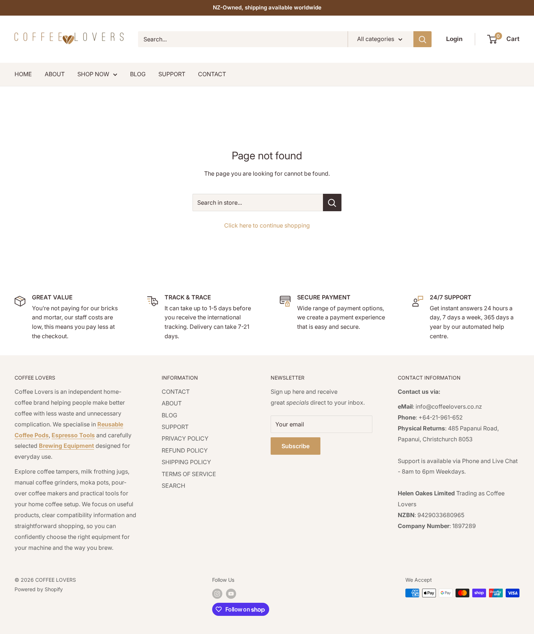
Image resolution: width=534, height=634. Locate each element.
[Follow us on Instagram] (217, 594)
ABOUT (55, 74)
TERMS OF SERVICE (189, 474)
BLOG (138, 74)
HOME (23, 74)
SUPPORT (171, 74)
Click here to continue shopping (267, 225)
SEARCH (173, 485)
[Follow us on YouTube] (231, 594)
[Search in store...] (332, 202)
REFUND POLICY (185, 450)
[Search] (422, 39)
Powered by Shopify (39, 589)
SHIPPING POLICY (186, 462)
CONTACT (212, 74)
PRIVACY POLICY (185, 438)
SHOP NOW (93, 74)
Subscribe (296, 446)
